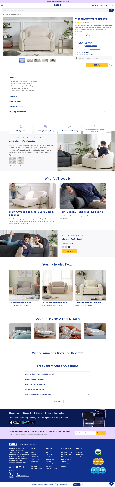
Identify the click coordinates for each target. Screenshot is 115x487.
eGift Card (34, 466)
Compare (63, 461)
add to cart (97, 65)
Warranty (48, 461)
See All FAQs (57, 402)
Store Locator (50, 457)
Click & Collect (50, 459)
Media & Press (35, 459)
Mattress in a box (66, 454)
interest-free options (95, 49)
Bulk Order (49, 466)
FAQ (47, 452)
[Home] (3, 15)
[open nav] (2, 5)
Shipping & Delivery (51, 469)
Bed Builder (79, 452)
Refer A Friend (35, 461)
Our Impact (64, 466)
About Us (33, 452)
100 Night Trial (35, 457)
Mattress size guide (66, 452)
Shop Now (69, 251)
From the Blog (80, 454)
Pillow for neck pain (66, 459)
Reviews (33, 464)
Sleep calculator (65, 464)
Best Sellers (79, 457)
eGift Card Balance (36, 469)
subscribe (101, 433)
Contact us (49, 454)
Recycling (33, 454)
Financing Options (51, 464)
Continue (76, 484)
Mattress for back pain (67, 457)
